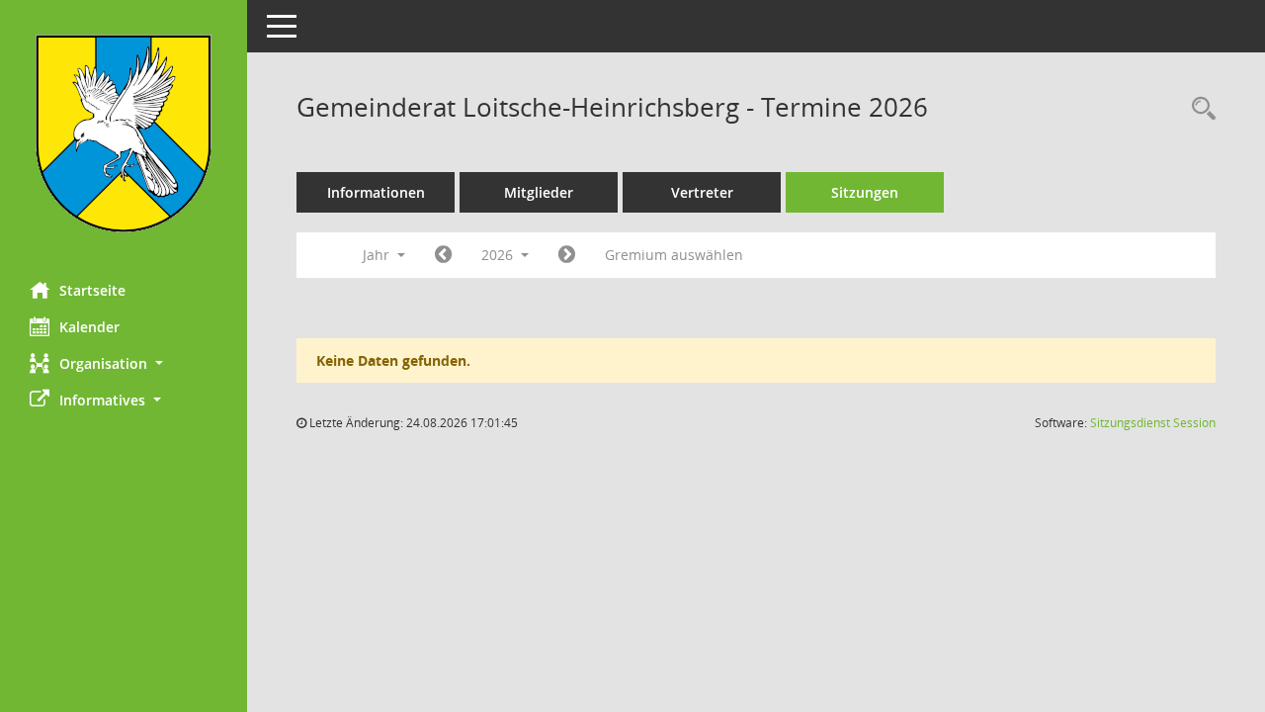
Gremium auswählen (674, 254)
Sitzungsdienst (1153, 422)
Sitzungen (864, 192)
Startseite (92, 290)
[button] (123, 363)
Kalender (89, 326)
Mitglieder (538, 192)
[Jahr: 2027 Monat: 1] (567, 255)
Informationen (376, 192)
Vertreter (702, 192)
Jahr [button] (378, 254)
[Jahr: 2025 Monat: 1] (443, 255)
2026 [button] (499, 254)
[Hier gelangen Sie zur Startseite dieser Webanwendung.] (123, 133)
